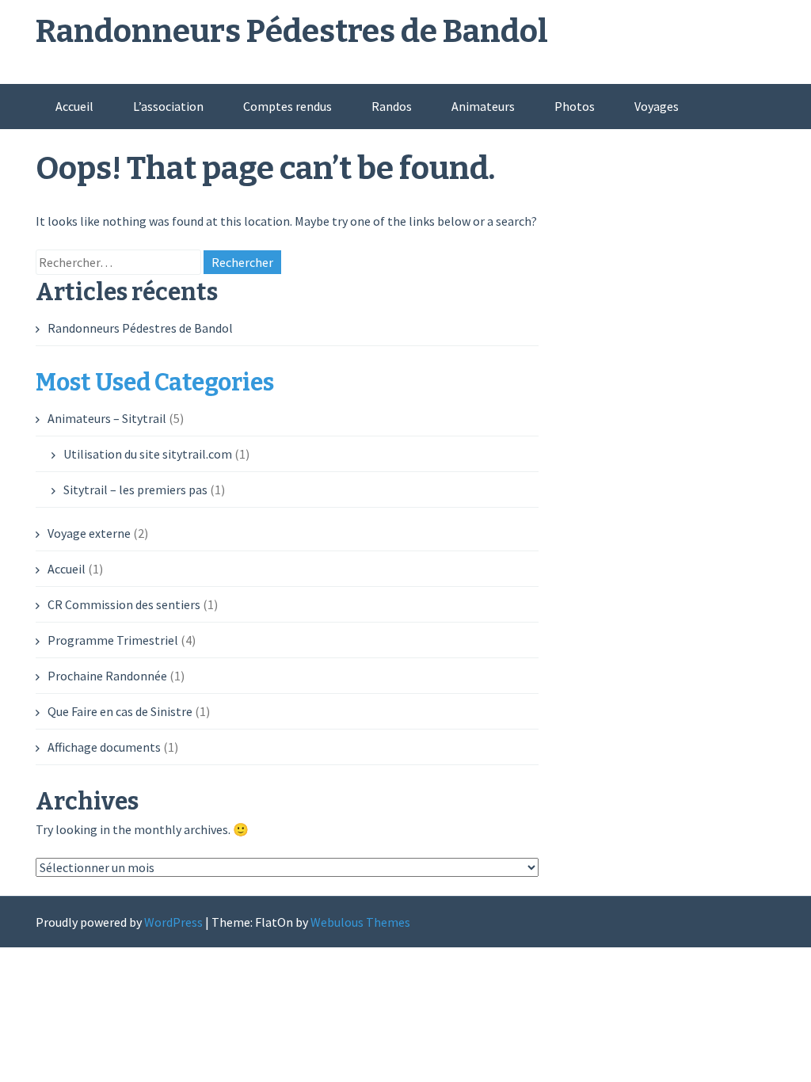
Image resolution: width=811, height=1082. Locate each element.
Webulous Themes (360, 922)
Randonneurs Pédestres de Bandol (292, 32)
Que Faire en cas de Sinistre (120, 711)
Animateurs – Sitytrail (107, 418)
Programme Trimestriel (113, 640)
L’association (168, 106)
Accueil (74, 106)
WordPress (173, 922)
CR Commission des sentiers (124, 604)
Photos (574, 106)
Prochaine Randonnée (107, 676)
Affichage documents (104, 747)
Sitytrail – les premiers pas (135, 489)
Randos (391, 106)
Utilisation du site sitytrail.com (147, 454)
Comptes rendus (287, 106)
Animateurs (483, 106)
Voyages (656, 106)
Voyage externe (89, 533)
